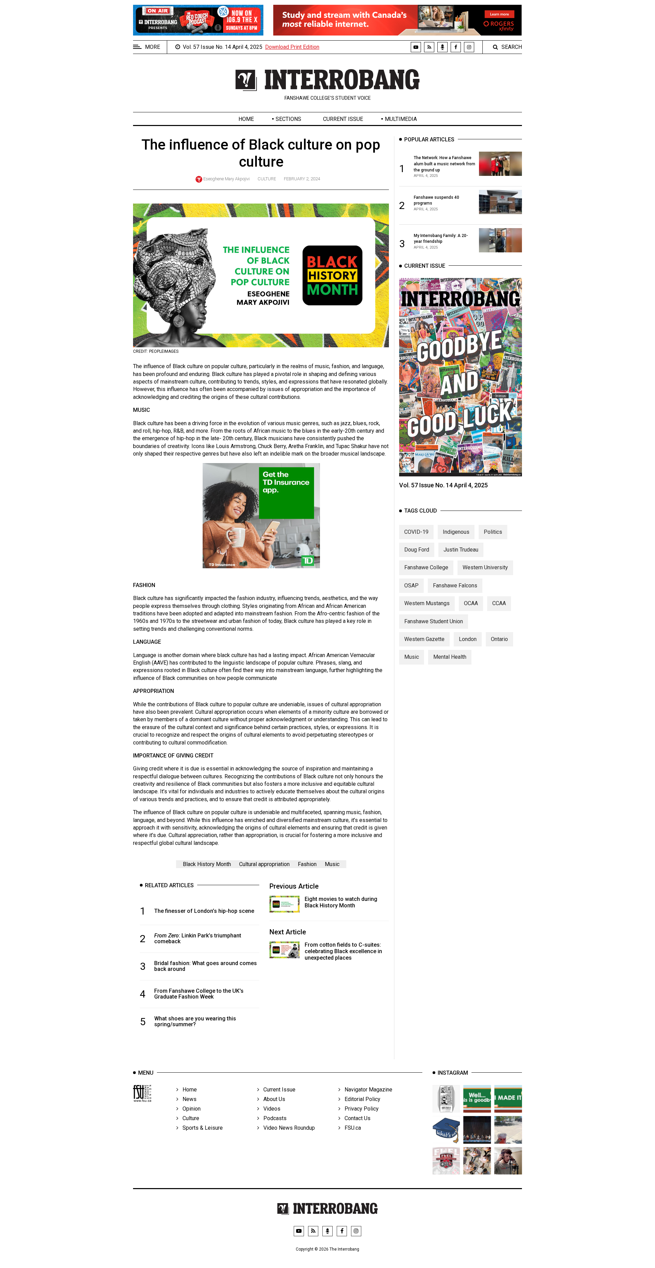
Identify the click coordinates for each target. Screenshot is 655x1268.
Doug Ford (416, 549)
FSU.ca (350, 1128)
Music (332, 864)
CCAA (499, 603)
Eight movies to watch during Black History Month (341, 902)
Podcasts (273, 1118)
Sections (288, 119)
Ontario (499, 639)
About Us (272, 1099)
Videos (269, 1108)
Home (246, 119)
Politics (493, 531)
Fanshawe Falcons (455, 585)
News (187, 1099)
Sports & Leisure (200, 1128)
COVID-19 (416, 531)
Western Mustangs (427, 603)
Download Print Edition (292, 47)
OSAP (411, 585)
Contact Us (355, 1118)
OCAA (471, 603)
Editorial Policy (360, 1099)
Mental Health (449, 657)
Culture (267, 178)
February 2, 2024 (302, 178)
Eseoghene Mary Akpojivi (226, 178)
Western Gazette (424, 639)
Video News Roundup (287, 1128)
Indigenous (456, 531)
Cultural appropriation (264, 864)
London (468, 639)
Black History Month (207, 864)
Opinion (189, 1108)
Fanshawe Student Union (433, 621)
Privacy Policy (359, 1108)
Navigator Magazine (366, 1089)
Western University (485, 567)
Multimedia (401, 119)
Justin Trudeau (460, 549)
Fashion (307, 864)
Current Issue (343, 119)
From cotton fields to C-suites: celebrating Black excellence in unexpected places (343, 951)
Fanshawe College (426, 567)
